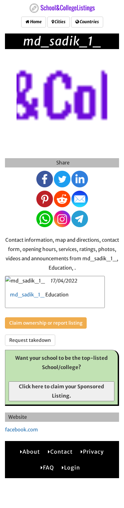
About (31, 451)
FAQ (48, 467)
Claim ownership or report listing (45, 323)
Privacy (93, 451)
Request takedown (30, 340)
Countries (89, 22)
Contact (61, 451)
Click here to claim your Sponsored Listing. (61, 391)
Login (72, 467)
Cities (59, 22)
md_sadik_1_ (27, 294)
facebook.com (21, 429)
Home (35, 22)
